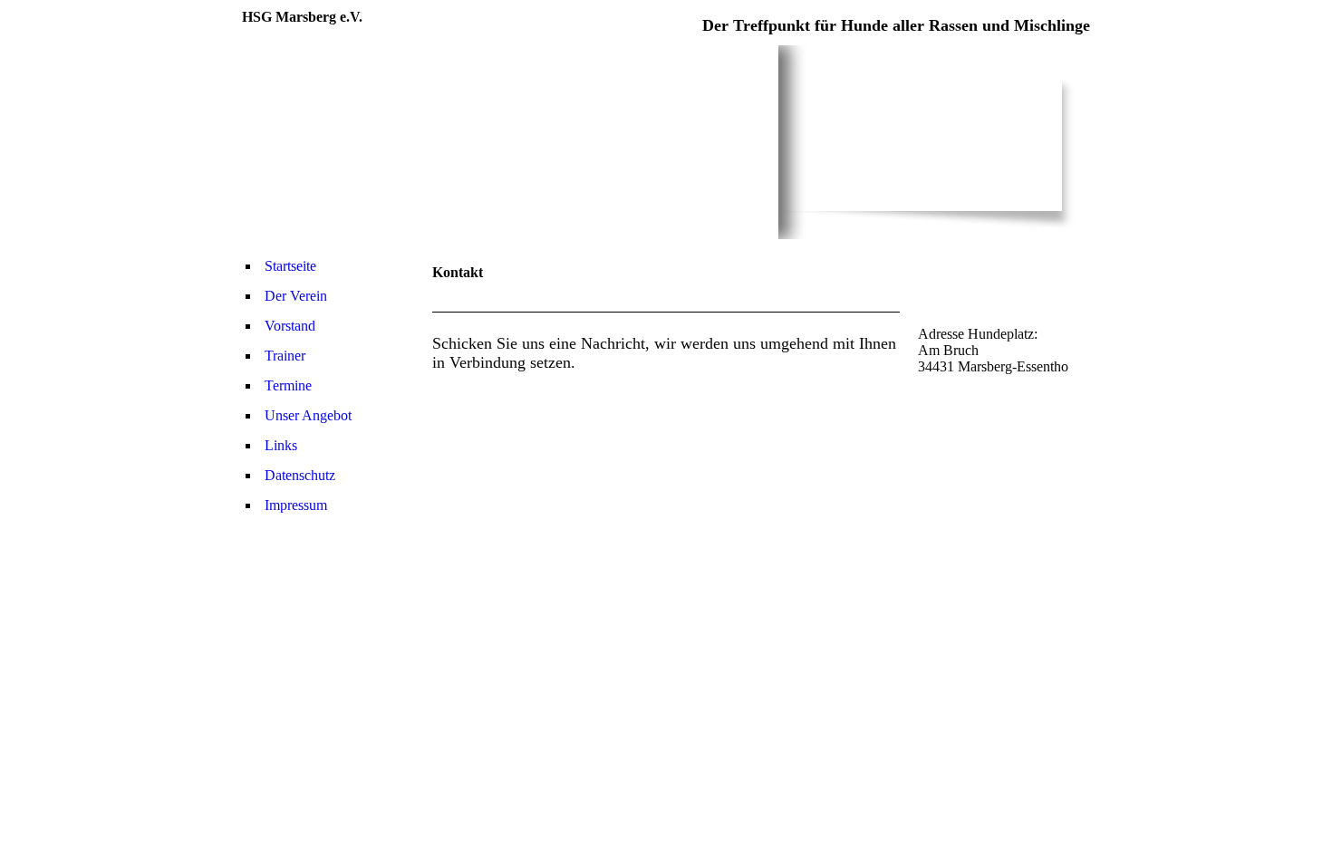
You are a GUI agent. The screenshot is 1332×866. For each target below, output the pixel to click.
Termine (288, 385)
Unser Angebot (308, 415)
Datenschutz (300, 475)
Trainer (285, 355)
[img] (510, 142)
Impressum (296, 505)
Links (281, 445)
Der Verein (296, 295)
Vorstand (290, 325)
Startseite (290, 266)
